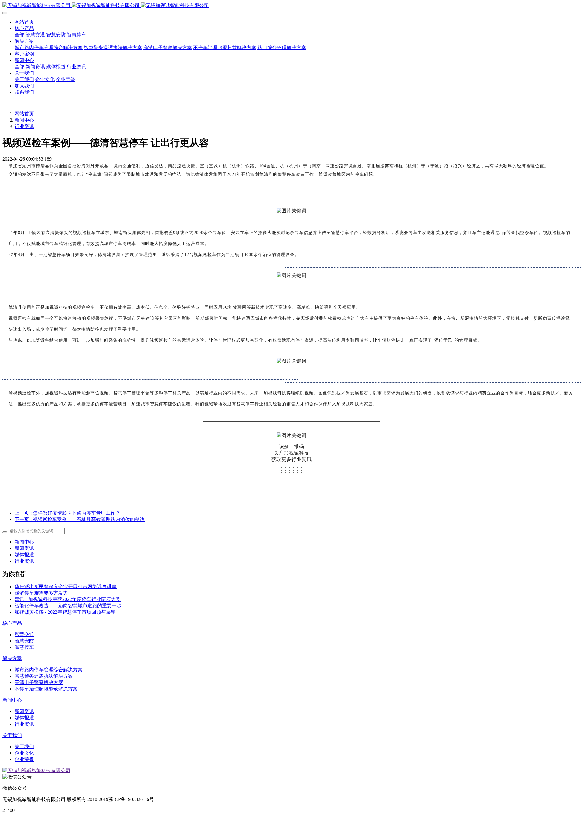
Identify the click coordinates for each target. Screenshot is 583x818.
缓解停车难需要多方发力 (41, 592)
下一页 (80, 519)
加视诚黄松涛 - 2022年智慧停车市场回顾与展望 (65, 612)
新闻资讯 (24, 548)
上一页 (67, 513)
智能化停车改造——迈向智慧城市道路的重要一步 (68, 605)
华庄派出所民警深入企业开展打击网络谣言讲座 (66, 586)
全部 (19, 34)
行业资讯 (24, 126)
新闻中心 (24, 120)
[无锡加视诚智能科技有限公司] (291, 5)
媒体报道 (24, 554)
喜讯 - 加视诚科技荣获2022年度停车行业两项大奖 (68, 599)
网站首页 (24, 22)
